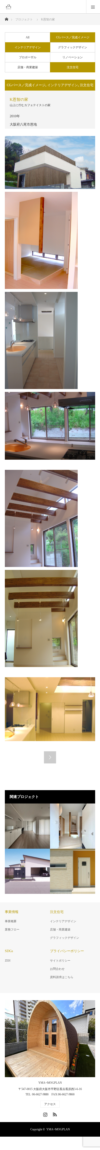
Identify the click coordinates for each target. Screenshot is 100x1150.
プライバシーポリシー (67, 951)
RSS (54, 1113)
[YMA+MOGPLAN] (14, 6)
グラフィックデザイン (72, 47)
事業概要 (11, 921)
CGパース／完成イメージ (72, 37)
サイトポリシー (60, 960)
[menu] (93, 7)
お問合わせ (57, 969)
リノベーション (72, 57)
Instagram (44, 1113)
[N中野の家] (27, 826)
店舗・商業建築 (27, 67)
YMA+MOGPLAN (50, 1082)
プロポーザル (27, 57)
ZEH (7, 960)
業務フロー (12, 929)
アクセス (50, 1104)
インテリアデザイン (28, 47)
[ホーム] (6, 18)
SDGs (9, 951)
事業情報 (11, 912)
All (27, 37)
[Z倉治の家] (72, 871)
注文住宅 (72, 67)
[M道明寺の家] (72, 826)
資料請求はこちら (61, 977)
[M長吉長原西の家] (27, 871)
